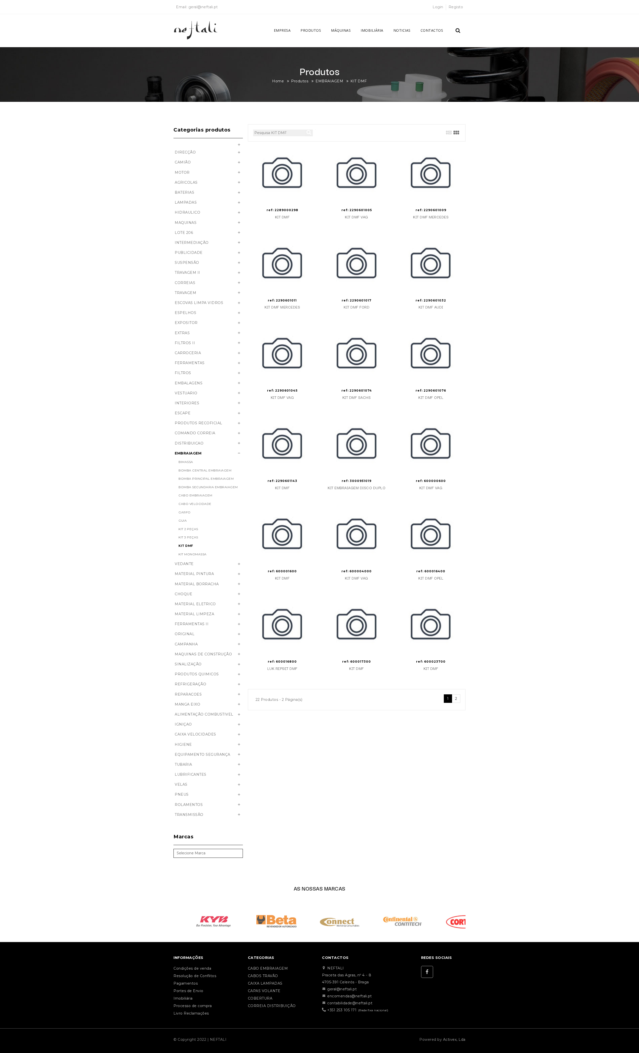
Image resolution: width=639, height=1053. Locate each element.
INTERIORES (187, 403)
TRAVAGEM (185, 293)
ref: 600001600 (282, 571)
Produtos (311, 30)
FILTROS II (185, 343)
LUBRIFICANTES (190, 774)
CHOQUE (183, 594)
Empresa (282, 30)
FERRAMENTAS (190, 363)
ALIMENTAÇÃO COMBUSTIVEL (204, 714)
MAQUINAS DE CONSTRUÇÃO (203, 654)
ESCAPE (182, 413)
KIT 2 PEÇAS (188, 529)
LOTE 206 (184, 232)
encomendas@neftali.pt (349, 996)
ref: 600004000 (356, 571)
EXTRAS (182, 333)
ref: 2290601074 (356, 390)
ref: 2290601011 (282, 300)
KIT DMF (358, 81)
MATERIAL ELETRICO (195, 604)
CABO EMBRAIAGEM (195, 495)
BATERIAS (184, 192)
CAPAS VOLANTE (264, 991)
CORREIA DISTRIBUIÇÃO (272, 1006)
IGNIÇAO (183, 724)
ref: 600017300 (356, 661)
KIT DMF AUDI (431, 307)
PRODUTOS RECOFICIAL (198, 423)
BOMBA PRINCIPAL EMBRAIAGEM (206, 478)
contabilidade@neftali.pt (349, 1003)
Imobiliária (372, 30)
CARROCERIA (188, 353)
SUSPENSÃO (187, 262)
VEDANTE (184, 564)
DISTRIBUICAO (189, 443)
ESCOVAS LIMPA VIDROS (199, 303)
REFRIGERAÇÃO (190, 684)
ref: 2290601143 (282, 481)
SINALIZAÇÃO (188, 664)
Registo (456, 7)
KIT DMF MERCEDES (431, 217)
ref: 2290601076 (431, 390)
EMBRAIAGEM (329, 81)
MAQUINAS (185, 222)
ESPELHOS (185, 312)
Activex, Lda (454, 1039)
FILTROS (183, 373)
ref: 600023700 (431, 661)
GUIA (182, 520)
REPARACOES (188, 694)
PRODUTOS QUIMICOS (197, 674)
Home (278, 81)
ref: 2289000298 (282, 210)
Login (438, 7)
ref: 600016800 (282, 661)
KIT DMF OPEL (430, 397)
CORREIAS (185, 283)
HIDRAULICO (187, 212)
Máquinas (341, 30)
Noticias (402, 30)
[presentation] (166, 919)
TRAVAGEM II (187, 272)
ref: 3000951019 (356, 481)
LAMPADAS (186, 202)
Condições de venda (192, 968)
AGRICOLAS (186, 182)
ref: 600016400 (430, 571)
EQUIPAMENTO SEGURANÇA (202, 754)
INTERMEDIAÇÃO (192, 242)
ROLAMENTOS (189, 804)
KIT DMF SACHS (356, 397)
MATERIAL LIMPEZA (194, 614)
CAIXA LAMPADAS (265, 983)
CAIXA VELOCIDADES (195, 734)
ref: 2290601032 (431, 300)
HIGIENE (183, 744)
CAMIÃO (183, 162)
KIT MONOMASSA (192, 554)
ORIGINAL (184, 634)
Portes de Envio (188, 991)
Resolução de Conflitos (194, 976)
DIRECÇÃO (185, 152)
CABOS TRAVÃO (263, 976)
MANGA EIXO (187, 704)
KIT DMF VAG (356, 217)
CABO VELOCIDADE (194, 504)
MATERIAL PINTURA (194, 574)
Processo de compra (192, 1006)
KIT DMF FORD (356, 307)
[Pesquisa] (458, 30)
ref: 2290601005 (356, 210)
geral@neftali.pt (203, 7)
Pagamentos (185, 983)
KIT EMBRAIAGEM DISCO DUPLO (356, 487)
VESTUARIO (186, 393)
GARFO (184, 512)
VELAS (181, 784)
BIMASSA (185, 462)
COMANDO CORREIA (195, 433)
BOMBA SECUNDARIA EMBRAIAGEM (208, 487)
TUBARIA (183, 764)
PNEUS (182, 794)
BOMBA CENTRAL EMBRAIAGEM (204, 470)
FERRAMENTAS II (191, 624)
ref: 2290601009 (431, 210)
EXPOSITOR (186, 322)
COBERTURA (260, 998)
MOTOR (182, 172)
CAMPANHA (186, 644)
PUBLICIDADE (189, 252)
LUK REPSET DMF (282, 668)
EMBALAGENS (188, 383)
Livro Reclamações (191, 1013)
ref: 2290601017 (356, 300)
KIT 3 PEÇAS (188, 537)
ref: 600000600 (431, 481)
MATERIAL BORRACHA (197, 584)
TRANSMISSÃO (189, 814)
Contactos (432, 30)
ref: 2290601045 (282, 390)
